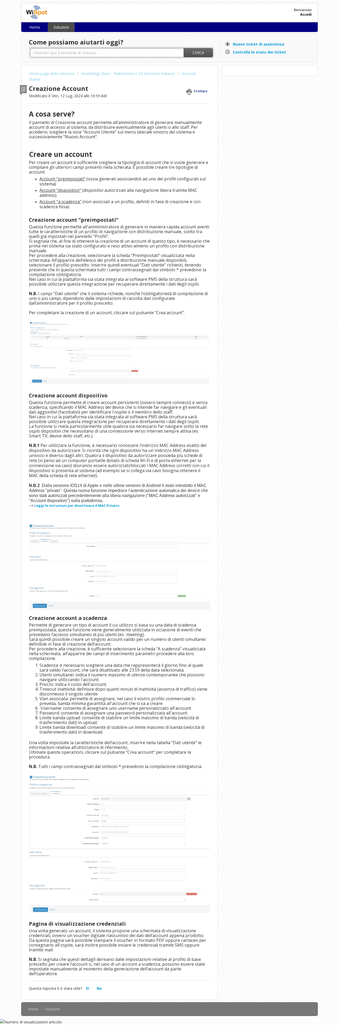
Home (34, 27)
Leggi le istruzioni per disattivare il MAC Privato (76, 505)
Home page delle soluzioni (52, 73)
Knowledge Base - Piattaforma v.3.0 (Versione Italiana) (128, 73)
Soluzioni (61, 27)
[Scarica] (159, 457)
